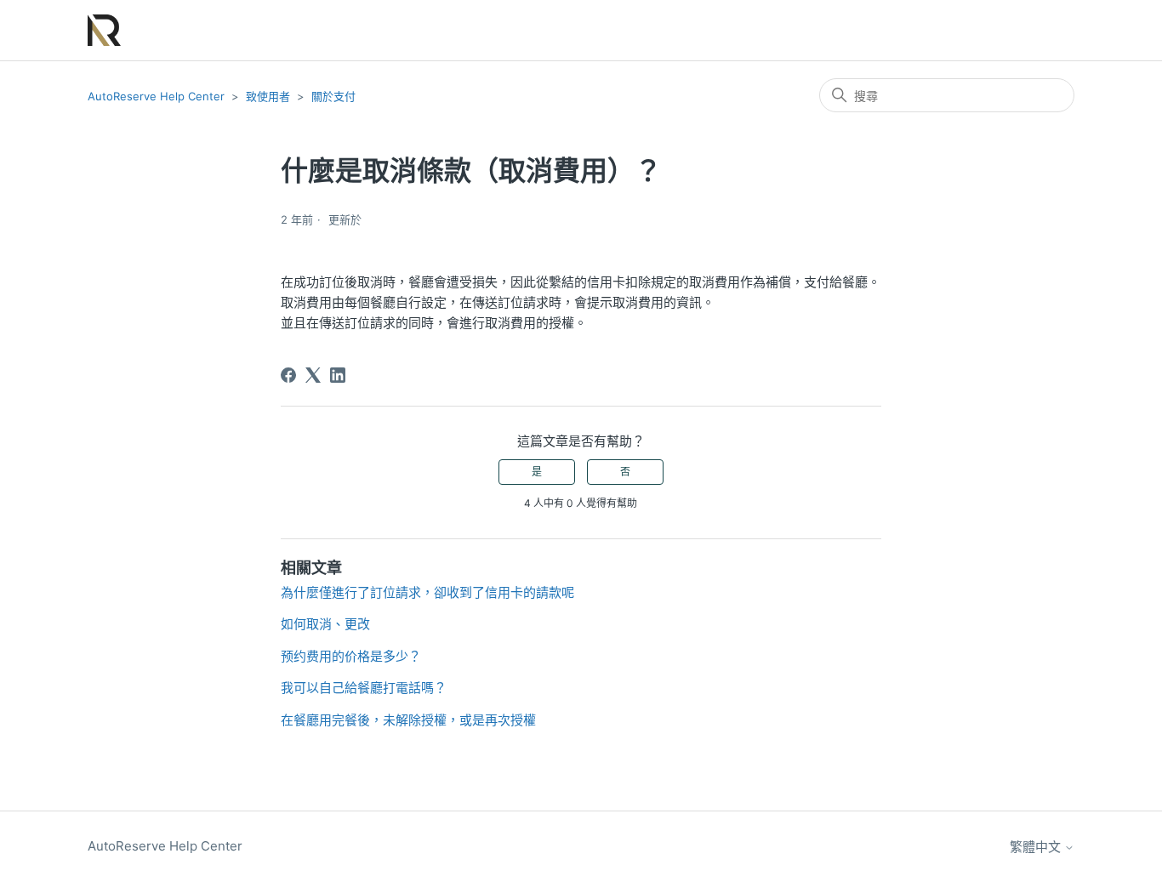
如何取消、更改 (325, 624)
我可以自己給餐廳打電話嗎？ (364, 688)
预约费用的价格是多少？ (351, 656)
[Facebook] (288, 375)
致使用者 (268, 96)
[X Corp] (313, 375)
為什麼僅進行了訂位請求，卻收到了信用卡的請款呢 (427, 592)
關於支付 (333, 96)
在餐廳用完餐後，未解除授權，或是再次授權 (408, 720)
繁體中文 (1037, 846)
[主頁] (104, 30)
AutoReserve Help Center (156, 96)
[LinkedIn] (337, 375)
